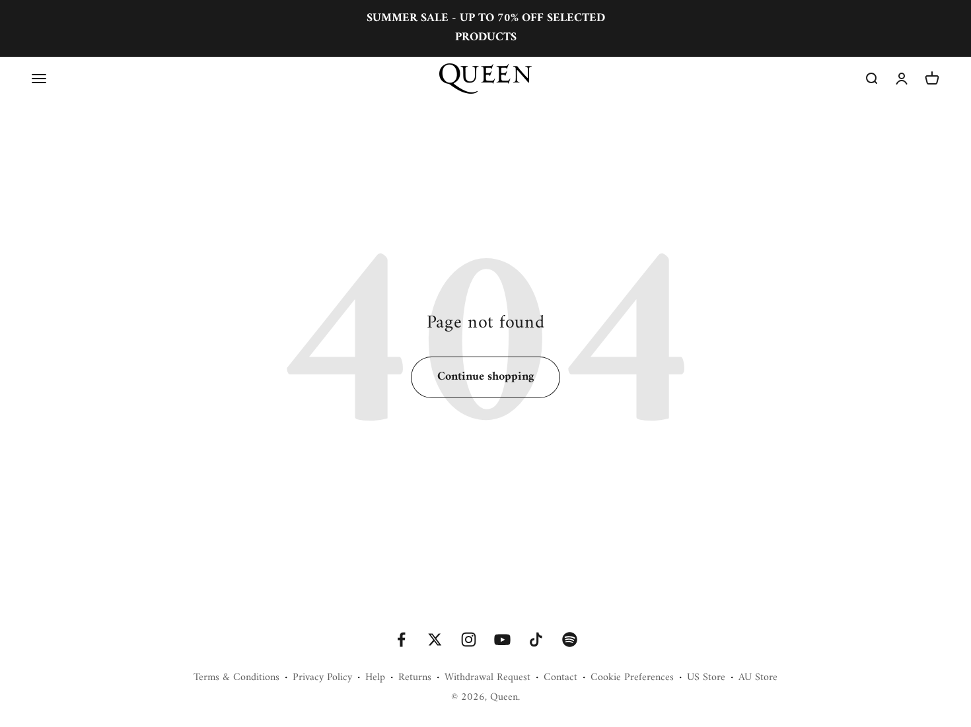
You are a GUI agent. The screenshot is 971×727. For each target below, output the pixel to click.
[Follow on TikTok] (536, 639)
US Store (706, 678)
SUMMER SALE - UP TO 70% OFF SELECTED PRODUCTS (486, 28)
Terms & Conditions (236, 678)
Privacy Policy (322, 678)
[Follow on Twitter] (435, 639)
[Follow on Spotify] (570, 639)
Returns (414, 678)
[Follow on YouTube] (502, 639)
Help (375, 678)
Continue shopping (485, 376)
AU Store (757, 678)
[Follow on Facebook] (401, 639)
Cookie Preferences (632, 678)
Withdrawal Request (487, 678)
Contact (560, 678)
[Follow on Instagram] (469, 639)
